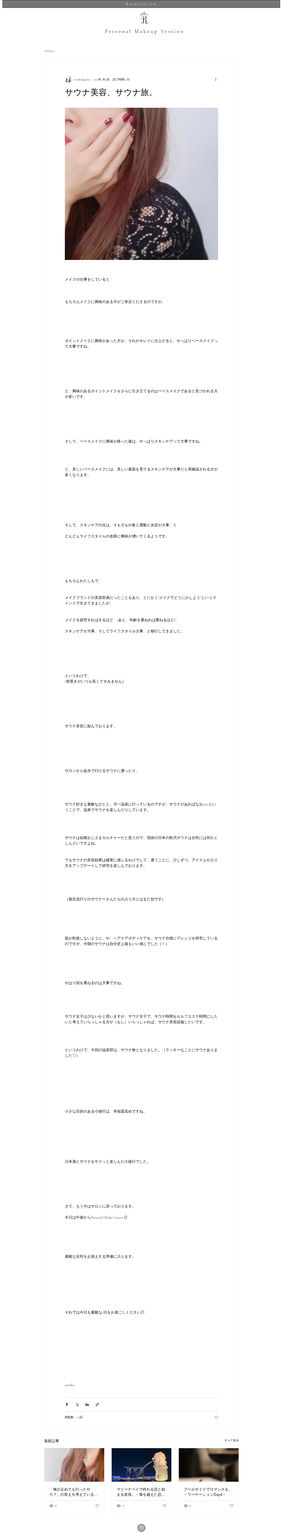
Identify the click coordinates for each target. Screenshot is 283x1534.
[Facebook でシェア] (67, 1404)
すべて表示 (231, 1440)
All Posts (49, 51)
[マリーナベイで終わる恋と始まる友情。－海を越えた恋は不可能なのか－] (142, 1465)
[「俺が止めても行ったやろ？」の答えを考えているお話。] (74, 1465)
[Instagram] (141, 1528)
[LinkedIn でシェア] (87, 1404)
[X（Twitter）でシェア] (77, 1404)
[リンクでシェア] (97, 1404)
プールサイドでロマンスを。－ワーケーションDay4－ (208, 1492)
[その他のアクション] (215, 79)
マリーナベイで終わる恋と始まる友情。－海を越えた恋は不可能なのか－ (141, 1492)
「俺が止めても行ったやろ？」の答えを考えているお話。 (73, 1492)
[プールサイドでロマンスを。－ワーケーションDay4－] (209, 1465)
